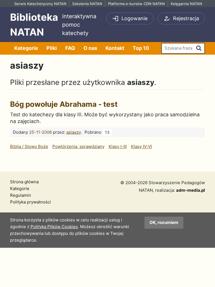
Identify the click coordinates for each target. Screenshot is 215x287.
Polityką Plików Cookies (54, 226)
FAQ (70, 48)
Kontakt (115, 48)
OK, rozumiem (163, 222)
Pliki (51, 48)
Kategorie (26, 48)
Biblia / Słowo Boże (29, 146)
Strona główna (24, 181)
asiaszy (73, 132)
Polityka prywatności (30, 202)
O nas (90, 48)
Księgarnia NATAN (186, 3)
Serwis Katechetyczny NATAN (40, 3)
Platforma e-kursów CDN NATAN (136, 3)
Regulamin (20, 195)
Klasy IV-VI (141, 146)
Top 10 (141, 48)
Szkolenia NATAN (87, 3)
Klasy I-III (118, 146)
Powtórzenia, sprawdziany (78, 146)
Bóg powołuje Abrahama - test (64, 104)
